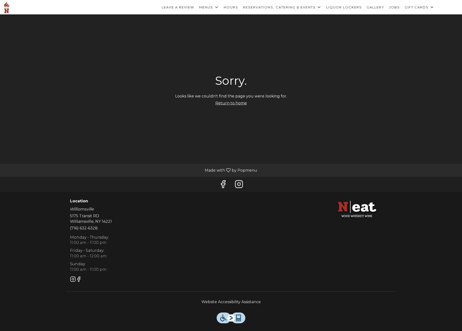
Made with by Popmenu (130, 170)
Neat (357, 210)
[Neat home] (25, 7)
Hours (231, 7)
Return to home (231, 103)
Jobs (394, 7)
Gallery (375, 7)
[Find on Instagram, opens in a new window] (239, 185)
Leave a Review (178, 7)
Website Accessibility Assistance (231, 302)
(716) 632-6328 (84, 228)
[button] (209, 7)
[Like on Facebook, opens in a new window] (223, 185)
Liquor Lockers (344, 7)
